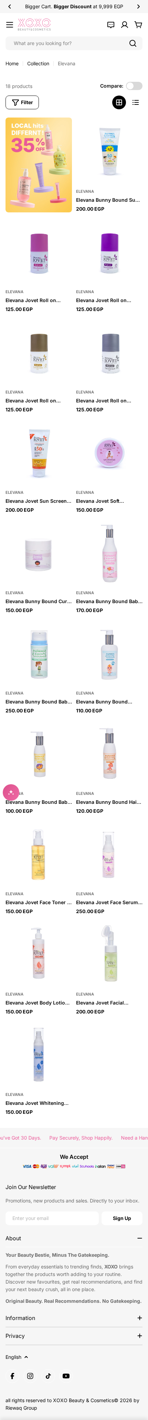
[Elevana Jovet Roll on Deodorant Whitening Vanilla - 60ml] (109, 351)
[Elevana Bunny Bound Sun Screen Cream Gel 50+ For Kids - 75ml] (109, 151)
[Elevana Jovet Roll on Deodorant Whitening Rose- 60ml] (39, 251)
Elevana (85, 191)
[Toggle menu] (10, 25)
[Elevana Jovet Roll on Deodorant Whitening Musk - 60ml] (39, 351)
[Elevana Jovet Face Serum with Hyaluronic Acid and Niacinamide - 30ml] (109, 853)
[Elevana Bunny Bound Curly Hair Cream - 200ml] (39, 552)
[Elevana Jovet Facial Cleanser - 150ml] (109, 953)
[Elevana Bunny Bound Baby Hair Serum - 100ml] (39, 652)
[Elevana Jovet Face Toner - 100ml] (39, 853)
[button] (10, 6)
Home (12, 63)
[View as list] (135, 102)
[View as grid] (119, 102)
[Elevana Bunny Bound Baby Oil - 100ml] (39, 753)
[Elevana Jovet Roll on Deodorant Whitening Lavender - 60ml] (109, 251)
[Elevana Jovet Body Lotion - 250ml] (39, 953)
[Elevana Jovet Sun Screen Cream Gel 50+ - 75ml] (39, 452)
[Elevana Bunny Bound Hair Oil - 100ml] (109, 753)
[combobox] (74, 43)
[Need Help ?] (111, 25)
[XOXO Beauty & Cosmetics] (39, 165)
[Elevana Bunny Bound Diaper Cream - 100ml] (109, 652)
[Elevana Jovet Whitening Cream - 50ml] (39, 1054)
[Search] (133, 43)
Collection (38, 63)
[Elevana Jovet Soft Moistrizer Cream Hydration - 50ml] (109, 452)
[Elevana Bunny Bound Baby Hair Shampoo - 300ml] (109, 552)
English (13, 1357)
